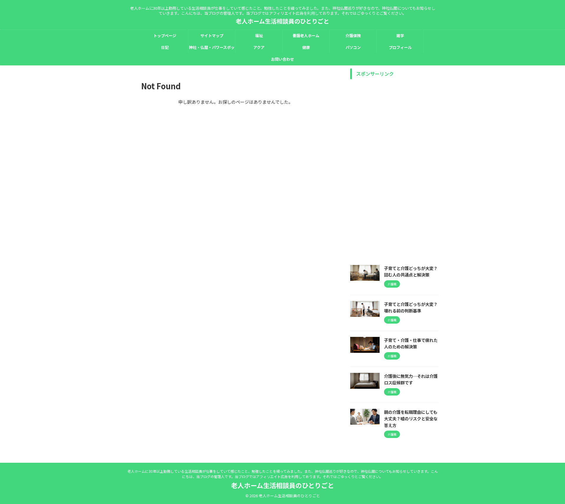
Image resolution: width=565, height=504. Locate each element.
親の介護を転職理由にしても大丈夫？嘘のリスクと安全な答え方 (411, 418)
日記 (165, 47)
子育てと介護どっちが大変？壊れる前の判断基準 (411, 307)
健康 (306, 47)
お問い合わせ (282, 59)
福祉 (259, 35)
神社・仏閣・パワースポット (212, 49)
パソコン (353, 47)
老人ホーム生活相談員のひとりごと (282, 21)
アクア (259, 47)
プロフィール (400, 47)
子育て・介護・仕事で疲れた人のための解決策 (411, 343)
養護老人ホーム (306, 35)
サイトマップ (211, 35)
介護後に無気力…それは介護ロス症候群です (411, 379)
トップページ (164, 35)
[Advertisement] (394, 170)
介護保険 (353, 35)
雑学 (400, 35)
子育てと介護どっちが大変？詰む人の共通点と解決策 (411, 271)
